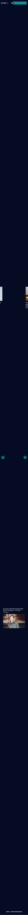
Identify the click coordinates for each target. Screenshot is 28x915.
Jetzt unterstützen (20, 3)
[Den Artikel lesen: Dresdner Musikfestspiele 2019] (14, 621)
